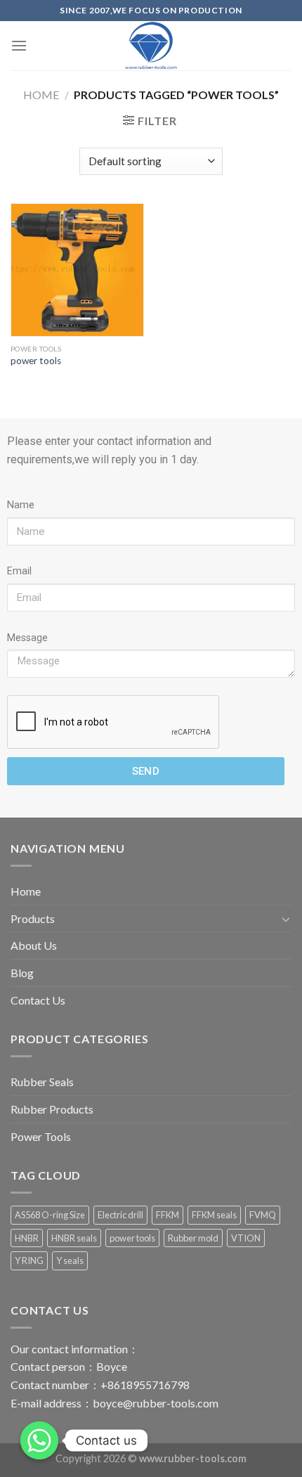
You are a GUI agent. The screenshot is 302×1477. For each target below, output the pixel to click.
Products (33, 918)
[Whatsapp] (39, 1440)
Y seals (70, 1260)
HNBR (27, 1238)
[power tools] (77, 270)
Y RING (29, 1260)
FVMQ (262, 1214)
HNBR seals (74, 1238)
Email (19, 571)
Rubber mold (193, 1238)
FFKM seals (214, 1214)
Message (27, 638)
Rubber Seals (42, 1081)
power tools (36, 360)
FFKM (167, 1214)
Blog (22, 972)
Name (20, 505)
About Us (34, 945)
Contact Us (38, 1000)
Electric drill (120, 1214)
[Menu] (19, 45)
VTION (246, 1238)
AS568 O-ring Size (50, 1214)
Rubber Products (52, 1109)
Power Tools (41, 1136)
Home (41, 94)
